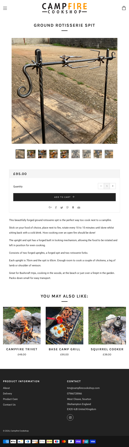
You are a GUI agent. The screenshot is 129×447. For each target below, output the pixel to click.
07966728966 (74, 393)
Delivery (7, 393)
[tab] (20, 154)
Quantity (18, 186)
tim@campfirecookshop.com (83, 388)
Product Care (10, 399)
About (6, 388)
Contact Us (9, 404)
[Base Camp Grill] (64, 325)
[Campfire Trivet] (22, 325)
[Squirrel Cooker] (107, 325)
